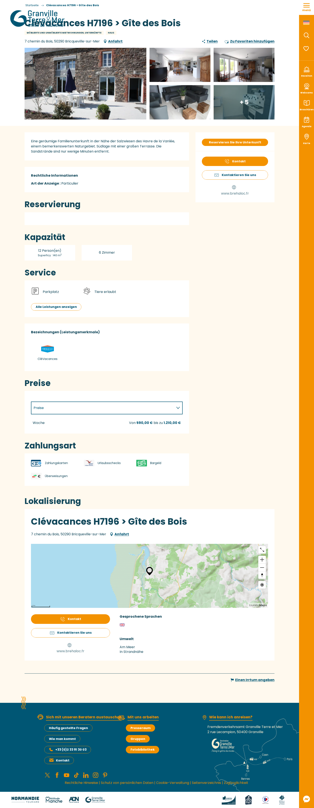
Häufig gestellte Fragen (68, 728)
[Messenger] (306, 799)
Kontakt (62, 760)
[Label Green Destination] (229, 799)
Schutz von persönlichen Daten (127, 782)
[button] (306, 35)
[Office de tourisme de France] (281, 799)
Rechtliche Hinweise (81, 782)
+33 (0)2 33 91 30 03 (71, 749)
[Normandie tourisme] (25, 799)
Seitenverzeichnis (206, 782)
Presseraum (141, 728)
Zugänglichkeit (236, 782)
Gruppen (138, 739)
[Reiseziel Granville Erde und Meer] (38, 18)
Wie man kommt (62, 739)
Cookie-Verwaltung (172, 782)
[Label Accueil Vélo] (248, 799)
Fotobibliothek (143, 749)
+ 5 (244, 102)
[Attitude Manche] (54, 799)
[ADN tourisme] (74, 799)
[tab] (102, 408)
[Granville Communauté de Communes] (95, 799)
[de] (306, 22)
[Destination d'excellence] (265, 799)
